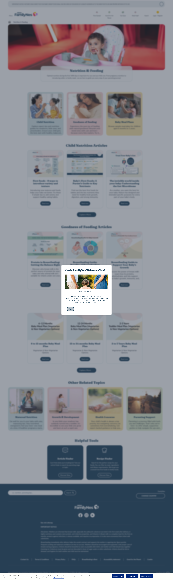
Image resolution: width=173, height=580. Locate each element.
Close (70, 309)
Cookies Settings (118, 576)
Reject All (132, 576)
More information (58, 578)
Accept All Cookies (146, 576)
